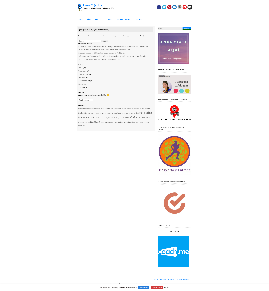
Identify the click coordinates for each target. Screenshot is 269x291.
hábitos (109, 113)
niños (115, 118)
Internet (120, 113)
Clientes (179, 279)
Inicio (81, 19)
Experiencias (83, 74)
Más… (80, 68)
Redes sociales (83, 81)
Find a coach (174, 231)
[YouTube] (184, 9)
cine (125, 108)
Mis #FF (81, 87)
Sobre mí (98, 19)
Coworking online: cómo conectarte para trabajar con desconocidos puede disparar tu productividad (114, 46)
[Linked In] (174, 9)
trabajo (132, 122)
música (110, 118)
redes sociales (97, 122)
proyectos (81, 122)
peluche (126, 117)
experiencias (145, 108)
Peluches (81, 77)
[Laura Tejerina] (100, 7)
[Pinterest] (169, 9)
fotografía (93, 113)
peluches (133, 117)
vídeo (148, 122)
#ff (79, 109)
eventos (137, 108)
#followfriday (83, 108)
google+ (98, 113)
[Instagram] (179, 9)
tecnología (125, 122)
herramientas (103, 113)
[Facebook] (159, 9)
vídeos (80, 125)
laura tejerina (144, 113)
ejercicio (133, 108)
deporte (129, 108)
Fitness (81, 84)
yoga (83, 126)
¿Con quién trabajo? (123, 19)
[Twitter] (164, 9)
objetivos (119, 118)
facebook (81, 113)
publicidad (87, 122)
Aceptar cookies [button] (143, 287)
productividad (144, 117)
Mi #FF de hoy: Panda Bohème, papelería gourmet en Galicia (99, 59)
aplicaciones (94, 108)
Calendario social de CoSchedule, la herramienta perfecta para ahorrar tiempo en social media (112, 56)
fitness (87, 113)
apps (99, 108)
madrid (98, 117)
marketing (105, 118)
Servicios (109, 19)
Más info (166, 287)
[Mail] (189, 9)
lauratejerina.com (86, 117)
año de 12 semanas (106, 109)
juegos (126, 113)
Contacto (138, 19)
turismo (137, 122)
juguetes (131, 113)
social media (114, 122)
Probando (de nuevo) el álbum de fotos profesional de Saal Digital (101, 53)
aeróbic (89, 108)
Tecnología (82, 71)
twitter (142, 122)
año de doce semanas (118, 108)
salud (106, 122)
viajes (145, 122)
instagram (114, 113)
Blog (89, 19)
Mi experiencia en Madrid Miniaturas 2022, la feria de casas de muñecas (104, 50)
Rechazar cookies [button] (157, 287)
